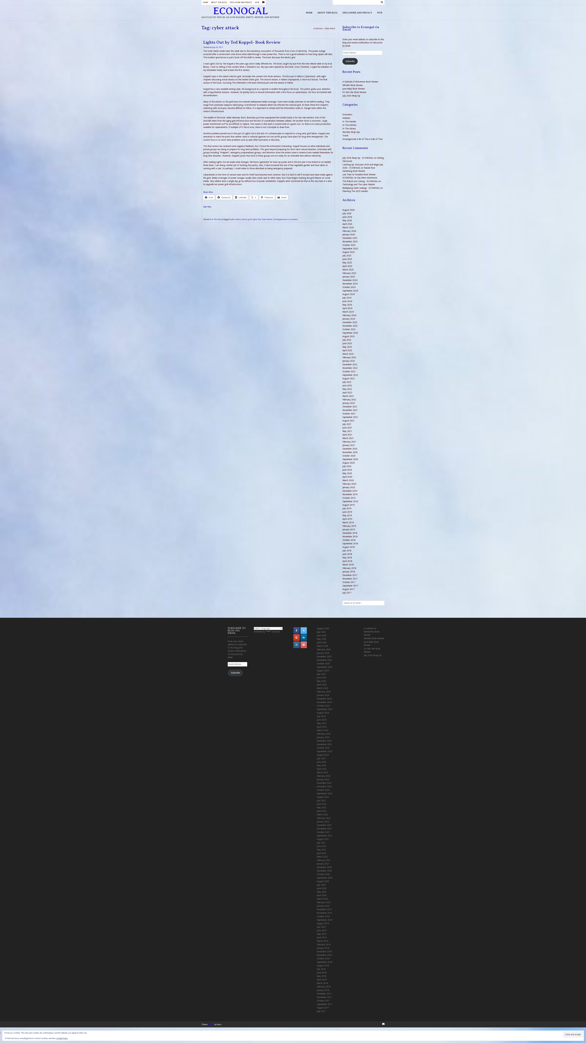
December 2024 (349, 280)
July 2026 (346, 213)
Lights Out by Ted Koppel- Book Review (241, 42)
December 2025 (349, 238)
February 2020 (349, 484)
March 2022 (348, 396)
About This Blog (219, 2)
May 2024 (347, 305)
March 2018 (348, 564)
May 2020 (347, 473)
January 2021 (348, 445)
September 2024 (350, 290)
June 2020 (347, 470)
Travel (345, 135)
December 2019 (349, 491)
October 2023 (348, 329)
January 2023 (348, 361)
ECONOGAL (240, 11)
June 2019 (347, 512)
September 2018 (350, 543)
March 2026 (348, 227)
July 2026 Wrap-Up (351, 96)
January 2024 (348, 319)
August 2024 (348, 294)
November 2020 (350, 452)
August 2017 (348, 589)
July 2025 (346, 255)
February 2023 (349, 357)
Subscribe (350, 61)
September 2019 (350, 501)
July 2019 (346, 508)
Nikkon (211, 1024)
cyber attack (235, 219)
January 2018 (348, 571)
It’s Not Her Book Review (354, 92)
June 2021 (347, 427)
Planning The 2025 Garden (355, 191)
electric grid (246, 219)
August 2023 (348, 336)
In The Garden (349, 121)
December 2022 (349, 364)
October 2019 (348, 498)
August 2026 (348, 210)
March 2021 (348, 438)
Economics (347, 114)
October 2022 (348, 371)
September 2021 (350, 417)
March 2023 (348, 354)
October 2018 (348, 540)
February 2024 (349, 315)
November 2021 (350, 410)
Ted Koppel (277, 219)
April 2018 (347, 561)
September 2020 (350, 459)
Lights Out (256, 219)
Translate (275, 631)
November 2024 (350, 283)
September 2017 (350, 585)
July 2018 (346, 550)
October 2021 (348, 413)
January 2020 (348, 487)
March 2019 (348, 522)
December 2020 (349, 449)
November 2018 (350, 536)
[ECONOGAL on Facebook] (296, 630)
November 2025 (350, 241)
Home (205, 2)
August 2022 (348, 378)
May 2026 (347, 220)
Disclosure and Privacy (241, 2)
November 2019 (350, 494)
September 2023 (350, 333)
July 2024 (346, 298)
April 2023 (347, 350)
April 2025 (347, 266)
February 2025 (349, 273)
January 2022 (348, 403)
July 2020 (346, 466)
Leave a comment (290, 219)
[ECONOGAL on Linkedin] (303, 637)
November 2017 (350, 578)
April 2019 (347, 519)
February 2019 (349, 526)
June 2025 (347, 259)
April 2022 (347, 392)
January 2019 (348, 529)
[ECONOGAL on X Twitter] (303, 630)
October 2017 (348, 582)
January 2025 (348, 276)
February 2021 (349, 441)
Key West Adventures (367, 178)
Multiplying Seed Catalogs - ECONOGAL (361, 188)
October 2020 (348, 456)
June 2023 (347, 343)
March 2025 (348, 269)
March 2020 (348, 480)
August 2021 (348, 420)
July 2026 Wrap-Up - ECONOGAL (357, 158)
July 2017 (346, 593)
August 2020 (348, 463)
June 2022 (347, 385)
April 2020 (347, 477)
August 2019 (348, 505)
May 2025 (347, 262)
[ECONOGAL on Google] (296, 637)
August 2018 (348, 547)
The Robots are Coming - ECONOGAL (360, 181)
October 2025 (348, 245)
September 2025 (350, 248)
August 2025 (348, 252)
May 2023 (347, 347)
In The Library (217, 219)
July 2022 (346, 382)
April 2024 (347, 308)
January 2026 (348, 234)
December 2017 (349, 575)
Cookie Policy (62, 1038)
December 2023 (349, 322)
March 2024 (348, 312)
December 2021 (349, 406)
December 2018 (349, 533)
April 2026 (347, 224)
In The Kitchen (349, 125)
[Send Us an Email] (263, 2)
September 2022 (350, 375)
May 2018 (347, 557)
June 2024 (347, 301)
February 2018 (349, 568)
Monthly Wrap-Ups (351, 132)
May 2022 (347, 389)
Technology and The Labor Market (358, 184)
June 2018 (347, 554)
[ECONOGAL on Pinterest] (303, 644)
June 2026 (347, 217)
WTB (257, 2)
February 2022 (349, 399)
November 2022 (350, 368)
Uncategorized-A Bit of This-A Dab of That (362, 139)
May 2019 (347, 515)
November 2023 (350, 326)
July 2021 (346, 424)
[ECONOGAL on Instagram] (296, 644)
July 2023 (346, 340)
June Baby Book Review (353, 88)
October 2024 (348, 287)
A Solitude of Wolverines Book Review (360, 81)
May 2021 (347, 431)
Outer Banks (267, 219)
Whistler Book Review (352, 85)
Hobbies (346, 118)
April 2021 (347, 434)
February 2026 (349, 231)
